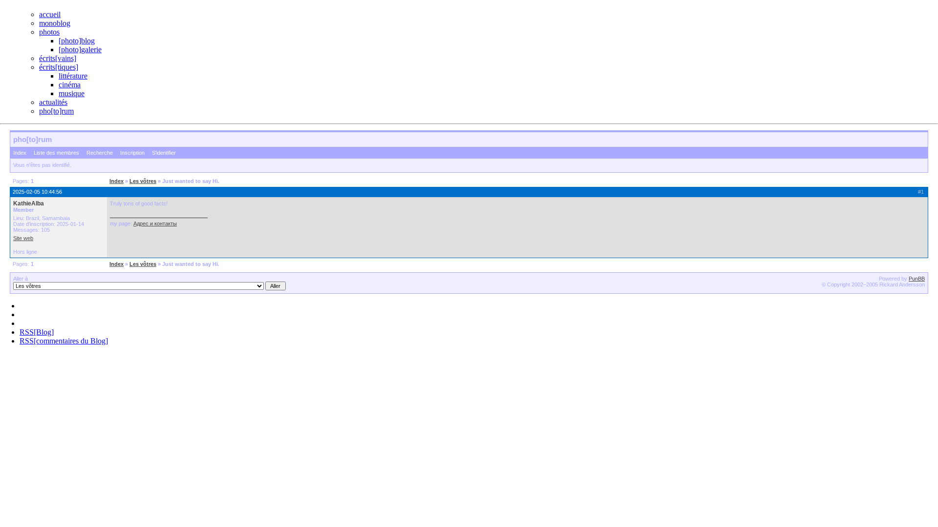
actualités (53, 102)
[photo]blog (77, 41)
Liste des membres (56, 153)
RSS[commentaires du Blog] (64, 341)
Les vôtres (142, 181)
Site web (23, 238)
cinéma (70, 85)
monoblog (54, 23)
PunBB (917, 279)
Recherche (99, 153)
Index (19, 153)
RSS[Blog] (37, 332)
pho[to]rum (56, 111)
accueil (50, 14)
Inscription (132, 153)
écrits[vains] (57, 58)
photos (49, 32)
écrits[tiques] (58, 67)
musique (72, 93)
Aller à (20, 279)
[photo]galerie (80, 49)
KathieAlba (28, 203)
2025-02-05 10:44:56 (37, 192)
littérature (73, 76)
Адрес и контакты (155, 223)
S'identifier (164, 153)
